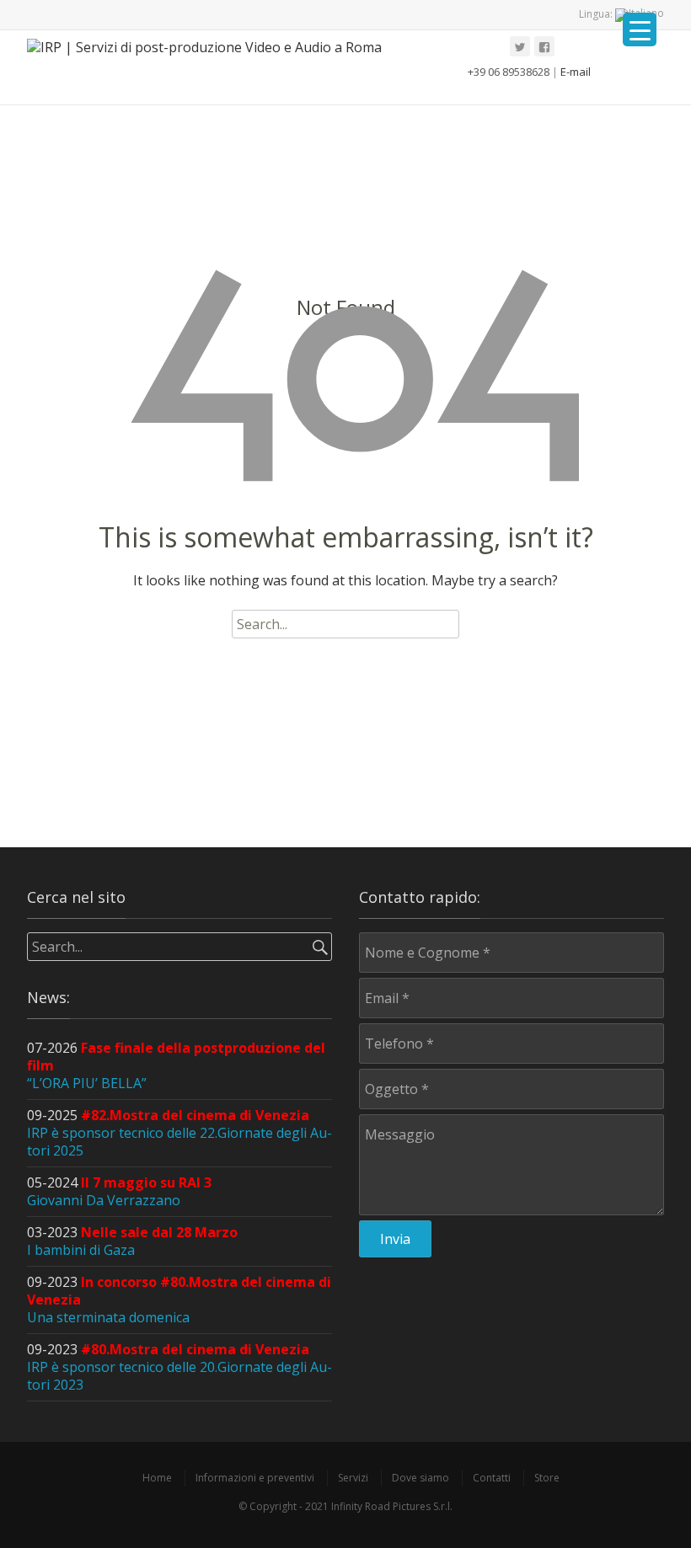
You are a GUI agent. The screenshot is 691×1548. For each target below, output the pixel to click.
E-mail (575, 71)
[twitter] (520, 46)
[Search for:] (345, 624)
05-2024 (119, 1191)
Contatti (492, 1478)
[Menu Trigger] (639, 29)
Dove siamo (420, 1478)
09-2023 (179, 1367)
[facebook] (544, 46)
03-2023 (132, 1241)
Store (547, 1478)
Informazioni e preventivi (255, 1478)
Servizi (353, 1478)
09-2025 (179, 1133)
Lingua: (597, 14)
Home (157, 1478)
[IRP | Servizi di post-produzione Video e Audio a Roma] (213, 67)
